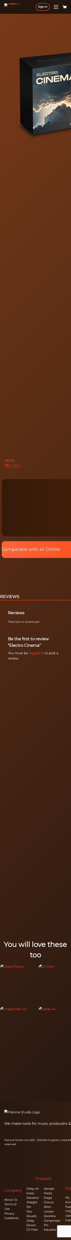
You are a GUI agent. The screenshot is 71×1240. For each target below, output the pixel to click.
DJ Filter (32, 1230)
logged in (36, 653)
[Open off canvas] (56, 7)
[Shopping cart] (64, 7)
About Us (10, 1200)
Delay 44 (32, 1188)
